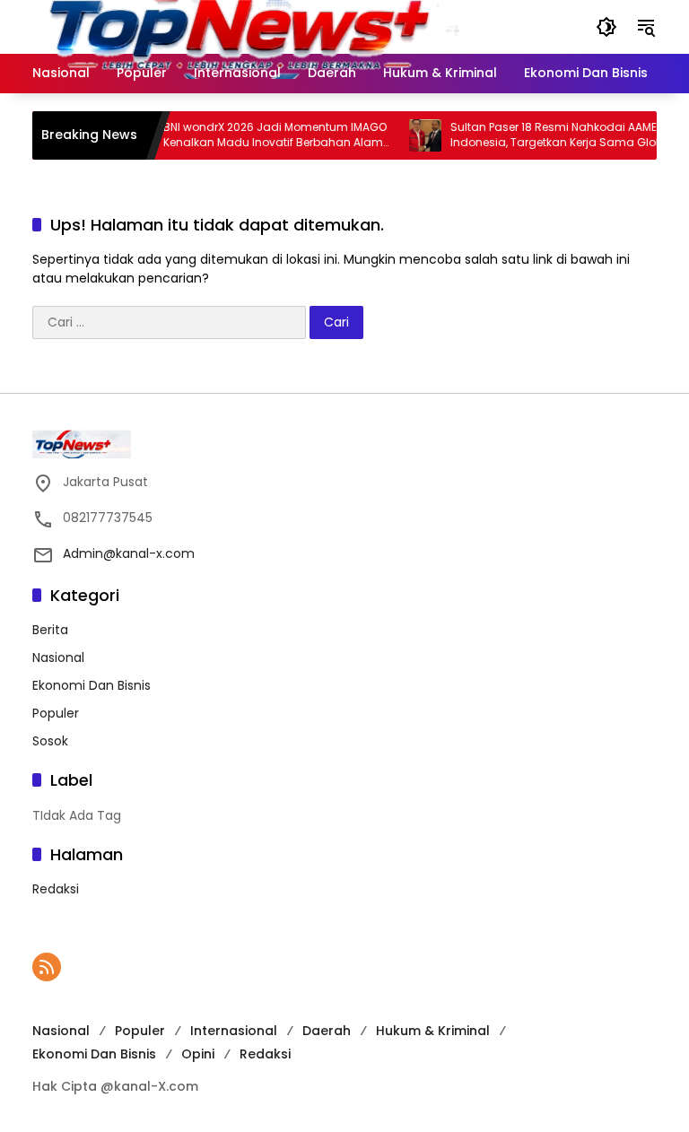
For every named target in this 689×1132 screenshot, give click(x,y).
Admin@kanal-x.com (129, 553)
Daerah (326, 1031)
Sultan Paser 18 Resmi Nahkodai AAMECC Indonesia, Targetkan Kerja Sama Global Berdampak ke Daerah (551, 135)
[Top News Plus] (282, 26)
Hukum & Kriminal (433, 1031)
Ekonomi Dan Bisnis (91, 685)
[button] (606, 27)
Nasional (58, 657)
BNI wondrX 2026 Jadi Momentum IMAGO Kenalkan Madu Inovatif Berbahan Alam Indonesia (263, 135)
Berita (50, 630)
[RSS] (46, 967)
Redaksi (55, 889)
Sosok (50, 741)
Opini (197, 1054)
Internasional (233, 1031)
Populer (55, 713)
